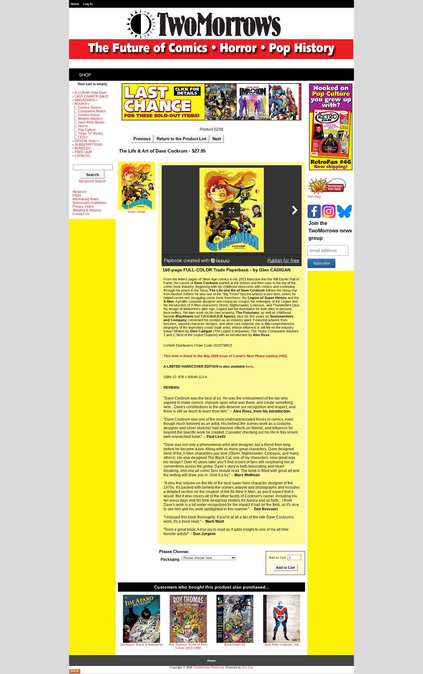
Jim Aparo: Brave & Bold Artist (141, 644)
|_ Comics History (86, 107)
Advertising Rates (85, 199)
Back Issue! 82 (235, 644)
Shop (85, 74)
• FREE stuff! (82, 152)
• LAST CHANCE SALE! (90, 96)
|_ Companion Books (89, 111)
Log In (88, 4)
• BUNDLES (81, 148)
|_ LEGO (80, 137)
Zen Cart (247, 667)
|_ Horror (80, 126)
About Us (79, 191)
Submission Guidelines (89, 203)
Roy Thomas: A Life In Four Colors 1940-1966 (188, 646)
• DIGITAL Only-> (85, 141)
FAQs (76, 195)
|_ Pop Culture (84, 130)
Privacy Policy (83, 206)
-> (81, 104)
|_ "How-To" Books (87, 133)
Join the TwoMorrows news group (330, 231)
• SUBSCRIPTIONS (87, 144)
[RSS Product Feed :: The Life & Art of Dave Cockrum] (74, 672)
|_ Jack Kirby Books (88, 122)
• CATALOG (81, 156)
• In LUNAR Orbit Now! (89, 92)
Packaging (170, 559)
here (249, 366)
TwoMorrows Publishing (208, 667)
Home (75, 4)
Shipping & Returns (86, 210)
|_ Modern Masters (87, 118)
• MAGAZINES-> (85, 100)
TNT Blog (314, 196)
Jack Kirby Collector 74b (281, 644)
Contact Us (80, 214)
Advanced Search (92, 181)
